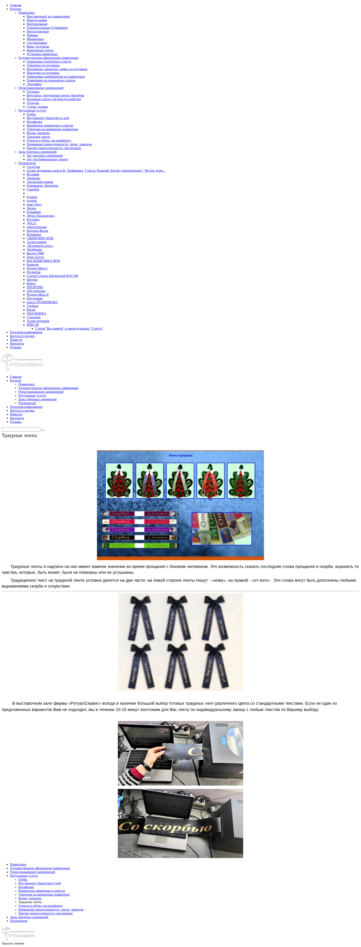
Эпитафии (34, 84)
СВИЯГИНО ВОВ (40, 238)
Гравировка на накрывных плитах (51, 80)
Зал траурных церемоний (45, 155)
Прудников (35, 298)
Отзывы (16, 347)
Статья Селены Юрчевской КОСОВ (52, 276)
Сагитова (33, 167)
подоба (32, 200)
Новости (16, 339)
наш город (34, 204)
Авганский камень (40, 182)
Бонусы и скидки (22, 336)
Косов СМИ (35, 253)
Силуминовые (37, 42)
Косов (31, 309)
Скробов (33, 189)
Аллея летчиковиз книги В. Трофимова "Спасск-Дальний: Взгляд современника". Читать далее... (96, 170)
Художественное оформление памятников (48, 58)
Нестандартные (38, 31)
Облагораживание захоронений (41, 88)
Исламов (33, 174)
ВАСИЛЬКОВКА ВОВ (43, 261)
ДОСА (31, 223)
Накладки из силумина (43, 73)
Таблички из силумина (43, 65)
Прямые (32, 35)
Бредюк (32, 279)
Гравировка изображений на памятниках (56, 76)
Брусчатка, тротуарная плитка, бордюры (55, 95)
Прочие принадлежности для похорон (54, 148)
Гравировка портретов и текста (49, 61)
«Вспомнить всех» (40, 246)
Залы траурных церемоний (37, 152)
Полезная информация (26, 332)
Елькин (32, 197)
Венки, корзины (38, 133)
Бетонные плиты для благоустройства (54, 99)
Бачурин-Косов (37, 230)
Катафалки (34, 121)
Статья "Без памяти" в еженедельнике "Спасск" (69, 328)
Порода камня (37, 20)
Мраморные (35, 39)
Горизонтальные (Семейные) (47, 27)
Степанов (34, 317)
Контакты (17, 343)
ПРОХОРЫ (35, 287)
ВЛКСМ (33, 324)
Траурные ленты (38, 136)
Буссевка (33, 219)
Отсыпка (33, 91)
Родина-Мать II (37, 294)
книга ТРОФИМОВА (42, 302)
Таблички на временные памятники (52, 129)
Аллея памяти (37, 242)
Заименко (33, 178)
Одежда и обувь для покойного (49, 140)
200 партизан (36, 291)
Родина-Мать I (37, 268)
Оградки (33, 103)
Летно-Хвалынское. (41, 215)
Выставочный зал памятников (48, 16)
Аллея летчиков (38, 321)
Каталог (16, 9)
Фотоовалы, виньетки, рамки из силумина (57, 69)
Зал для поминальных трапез (47, 159)
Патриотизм (27, 163)
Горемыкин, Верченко (42, 185)
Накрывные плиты (40, 50)
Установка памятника (42, 54)
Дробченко (34, 249)
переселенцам (37, 227)
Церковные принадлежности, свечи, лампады (59, 144)
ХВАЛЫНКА (36, 313)
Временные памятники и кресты (50, 125)
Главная (15, 5)
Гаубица (32, 306)
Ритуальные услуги (32, 110)
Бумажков (34, 212)
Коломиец (34, 234)
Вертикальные (37, 24)
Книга (31, 283)
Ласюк (31, 208)
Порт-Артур (35, 257)
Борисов (33, 264)
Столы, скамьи (37, 106)
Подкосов (34, 272)
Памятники (26, 12)
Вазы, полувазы (38, 46)
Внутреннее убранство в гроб (48, 118)
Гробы (31, 114)
